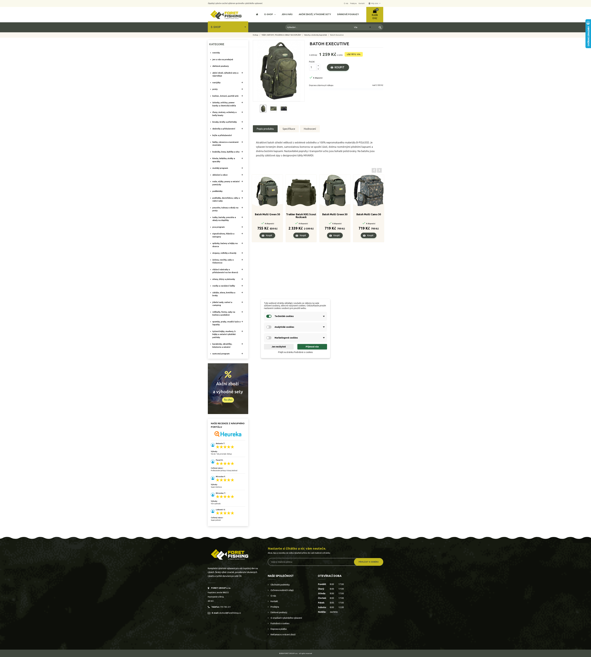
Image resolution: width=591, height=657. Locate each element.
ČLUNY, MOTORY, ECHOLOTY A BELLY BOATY (224, 113)
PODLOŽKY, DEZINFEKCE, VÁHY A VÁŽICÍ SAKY (226, 199)
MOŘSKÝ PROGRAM (220, 168)
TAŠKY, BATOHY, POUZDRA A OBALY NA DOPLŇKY (224, 218)
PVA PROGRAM (218, 227)
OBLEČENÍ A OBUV (220, 175)
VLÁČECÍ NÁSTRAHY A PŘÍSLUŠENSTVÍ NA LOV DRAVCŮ (225, 271)
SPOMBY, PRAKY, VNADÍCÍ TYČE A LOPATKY (226, 323)
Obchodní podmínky (280, 584)
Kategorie (216, 44)
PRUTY (215, 89)
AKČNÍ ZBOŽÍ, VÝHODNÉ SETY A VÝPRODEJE (225, 74)
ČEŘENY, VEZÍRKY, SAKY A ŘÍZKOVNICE (223, 261)
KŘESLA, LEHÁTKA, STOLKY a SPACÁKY (223, 159)
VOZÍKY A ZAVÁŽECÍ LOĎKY (223, 286)
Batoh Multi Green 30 (334, 214)
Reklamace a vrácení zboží (283, 634)
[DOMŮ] (257, 14)
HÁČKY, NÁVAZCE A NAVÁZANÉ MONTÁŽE (225, 143)
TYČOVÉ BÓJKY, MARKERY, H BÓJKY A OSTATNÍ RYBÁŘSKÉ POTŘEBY (224, 334)
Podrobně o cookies (279, 623)
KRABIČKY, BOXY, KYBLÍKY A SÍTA (225, 152)
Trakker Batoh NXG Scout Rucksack (301, 215)
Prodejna (274, 607)
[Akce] (228, 388)
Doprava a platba (278, 629)
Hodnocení (310, 128)
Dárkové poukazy (278, 612)
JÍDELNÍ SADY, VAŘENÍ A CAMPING (222, 303)
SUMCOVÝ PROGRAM (221, 354)
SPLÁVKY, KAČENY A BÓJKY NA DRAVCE (225, 244)
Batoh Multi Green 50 (267, 214)
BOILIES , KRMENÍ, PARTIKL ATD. (225, 96)
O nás (273, 596)
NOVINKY (216, 53)
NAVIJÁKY (216, 82)
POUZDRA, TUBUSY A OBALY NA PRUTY (225, 209)
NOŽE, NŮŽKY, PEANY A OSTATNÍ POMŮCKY (226, 183)
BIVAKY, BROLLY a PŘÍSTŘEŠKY (224, 122)
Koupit (339, 67)
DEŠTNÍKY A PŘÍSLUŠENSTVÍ (223, 129)
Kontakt (274, 601)
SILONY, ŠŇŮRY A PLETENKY (223, 279)
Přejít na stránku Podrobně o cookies (295, 352)
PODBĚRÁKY (217, 191)
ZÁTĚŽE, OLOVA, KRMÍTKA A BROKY (223, 294)
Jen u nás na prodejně (222, 59)
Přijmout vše (312, 346)
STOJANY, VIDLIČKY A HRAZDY (224, 253)
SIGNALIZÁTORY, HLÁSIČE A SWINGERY (223, 235)
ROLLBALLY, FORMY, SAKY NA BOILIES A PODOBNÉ (223, 313)
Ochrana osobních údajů (282, 590)
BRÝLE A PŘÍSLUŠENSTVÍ (222, 135)
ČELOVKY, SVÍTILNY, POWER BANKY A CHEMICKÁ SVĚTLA (224, 104)
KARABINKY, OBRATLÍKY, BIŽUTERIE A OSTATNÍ (222, 345)
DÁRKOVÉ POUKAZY (220, 66)
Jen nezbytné (279, 346)
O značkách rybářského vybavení (286, 618)
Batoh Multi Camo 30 (368, 214)
